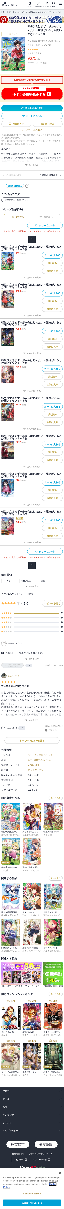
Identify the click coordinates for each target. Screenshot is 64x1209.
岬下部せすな (12, 835)
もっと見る (34, 165)
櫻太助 (4, 915)
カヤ (9, 581)
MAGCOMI (46, 45)
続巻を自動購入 (15, 186)
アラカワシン (49, 1075)
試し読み (49, 124)
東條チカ (26, 1035)
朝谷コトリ (27, 915)
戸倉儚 (59, 1075)
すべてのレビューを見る (32, 740)
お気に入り (18, 124)
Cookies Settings (32, 1193)
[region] (32, 1188)
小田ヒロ (12, 915)
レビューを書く (34, 53)
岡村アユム (26, 581)
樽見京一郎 (48, 1035)
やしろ (13, 951)
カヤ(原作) (32, 41)
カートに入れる (34, 116)
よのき (25, 1075)
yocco (34, 951)
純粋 (40, 951)
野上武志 (58, 1035)
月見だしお (6, 1075)
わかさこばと (49, 951)
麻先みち (40, 835)
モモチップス (28, 870)
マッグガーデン (36, 770)
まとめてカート (47, 225)
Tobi (19, 915)
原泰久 (4, 1035)
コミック (13, 34)
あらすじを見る (34, 277)
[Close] (60, 1172)
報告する (53, 730)
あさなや (26, 951)
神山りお (37, 915)
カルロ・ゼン (37, 1035)
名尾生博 (26, 835)
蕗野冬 (46, 915)
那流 (43, 581)
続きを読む (34, 659)
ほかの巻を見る (34, 130)
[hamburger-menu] (60, 4)
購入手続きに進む (34, 108)
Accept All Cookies (32, 1203)
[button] (41, 1159)
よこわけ (5, 951)
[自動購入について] (27, 186)
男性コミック (46, 755)
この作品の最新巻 (48, 175)
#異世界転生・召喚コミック (16, 199)
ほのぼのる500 (57, 915)
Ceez (14, 1075)
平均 (19, 603)
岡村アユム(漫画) (45, 41)
